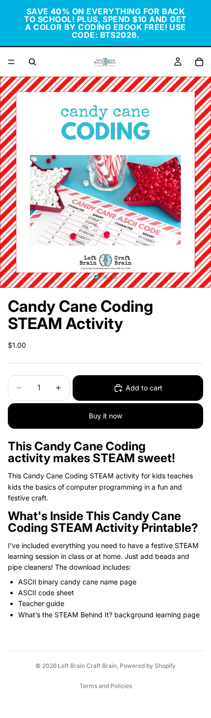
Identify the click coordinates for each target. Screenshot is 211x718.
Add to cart (144, 388)
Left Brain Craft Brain (87, 665)
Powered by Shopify (148, 665)
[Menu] (11, 62)
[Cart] (199, 62)
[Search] (32, 62)
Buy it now (105, 416)
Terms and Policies (105, 686)
